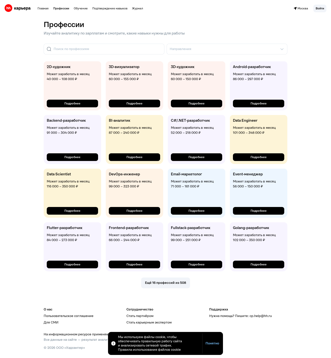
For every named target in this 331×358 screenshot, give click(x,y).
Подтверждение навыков (109, 8)
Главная (43, 8)
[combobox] (104, 49)
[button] (319, 8)
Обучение (81, 8)
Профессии (61, 8)
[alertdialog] (165, 343)
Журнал (137, 8)
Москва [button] (302, 8)
